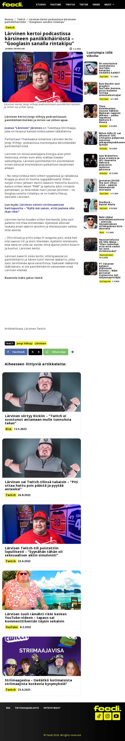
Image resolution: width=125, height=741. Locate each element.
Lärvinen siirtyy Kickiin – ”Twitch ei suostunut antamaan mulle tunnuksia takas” (38, 419)
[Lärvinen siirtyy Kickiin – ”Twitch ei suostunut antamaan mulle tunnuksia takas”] (41, 392)
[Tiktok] (99, 716)
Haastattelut (106, 255)
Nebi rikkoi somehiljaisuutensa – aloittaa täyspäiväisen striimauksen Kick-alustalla (111, 223)
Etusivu (9, 19)
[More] (72, 352)
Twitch (21, 19)
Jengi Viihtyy (25, 343)
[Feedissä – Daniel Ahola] (90, 205)
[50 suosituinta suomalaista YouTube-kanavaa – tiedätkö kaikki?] (90, 68)
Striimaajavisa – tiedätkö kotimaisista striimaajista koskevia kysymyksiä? (38, 682)
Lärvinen (40, 343)
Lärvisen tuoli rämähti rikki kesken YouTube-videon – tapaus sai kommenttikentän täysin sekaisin (36, 617)
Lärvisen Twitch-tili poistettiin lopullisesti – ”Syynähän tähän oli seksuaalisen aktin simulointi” (34, 551)
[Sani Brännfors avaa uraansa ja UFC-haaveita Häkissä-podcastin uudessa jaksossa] (90, 160)
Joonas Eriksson (15, 49)
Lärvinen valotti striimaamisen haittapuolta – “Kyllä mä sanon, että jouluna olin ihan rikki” (40, 208)
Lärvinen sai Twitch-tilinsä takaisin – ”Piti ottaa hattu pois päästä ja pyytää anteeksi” (41, 485)
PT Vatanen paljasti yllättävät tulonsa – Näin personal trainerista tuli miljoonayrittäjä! (110, 270)
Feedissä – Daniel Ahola (107, 203)
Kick (102, 232)
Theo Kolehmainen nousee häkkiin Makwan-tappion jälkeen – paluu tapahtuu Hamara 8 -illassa (110, 114)
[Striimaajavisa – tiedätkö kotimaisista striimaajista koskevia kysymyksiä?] (41, 656)
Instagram (105, 281)
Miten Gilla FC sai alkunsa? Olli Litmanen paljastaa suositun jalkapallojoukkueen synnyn (112, 139)
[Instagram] (107, 716)
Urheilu (103, 126)
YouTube (104, 76)
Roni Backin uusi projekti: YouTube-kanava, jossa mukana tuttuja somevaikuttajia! (110, 89)
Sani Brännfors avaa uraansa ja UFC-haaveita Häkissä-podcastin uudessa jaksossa (109, 162)
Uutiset (103, 208)
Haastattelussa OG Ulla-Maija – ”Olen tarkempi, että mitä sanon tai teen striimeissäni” (109, 245)
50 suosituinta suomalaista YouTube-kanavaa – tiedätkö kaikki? (109, 68)
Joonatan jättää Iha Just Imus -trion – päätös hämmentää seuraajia (109, 185)
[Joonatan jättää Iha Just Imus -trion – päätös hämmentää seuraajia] (90, 185)
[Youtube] (116, 716)
